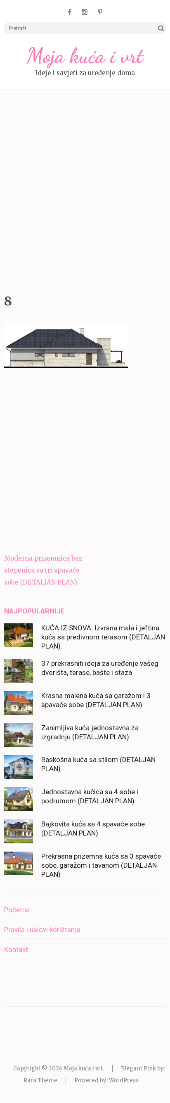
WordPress (124, 1080)
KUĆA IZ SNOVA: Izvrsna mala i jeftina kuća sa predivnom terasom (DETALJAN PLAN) (103, 637)
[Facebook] (69, 12)
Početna (17, 910)
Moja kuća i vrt (85, 56)
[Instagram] (84, 12)
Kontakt (16, 949)
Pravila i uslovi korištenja (42, 929)
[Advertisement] (85, 189)
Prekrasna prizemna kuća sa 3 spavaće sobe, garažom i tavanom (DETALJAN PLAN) (101, 865)
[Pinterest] (100, 12)
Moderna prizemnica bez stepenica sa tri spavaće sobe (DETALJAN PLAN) (43, 570)
